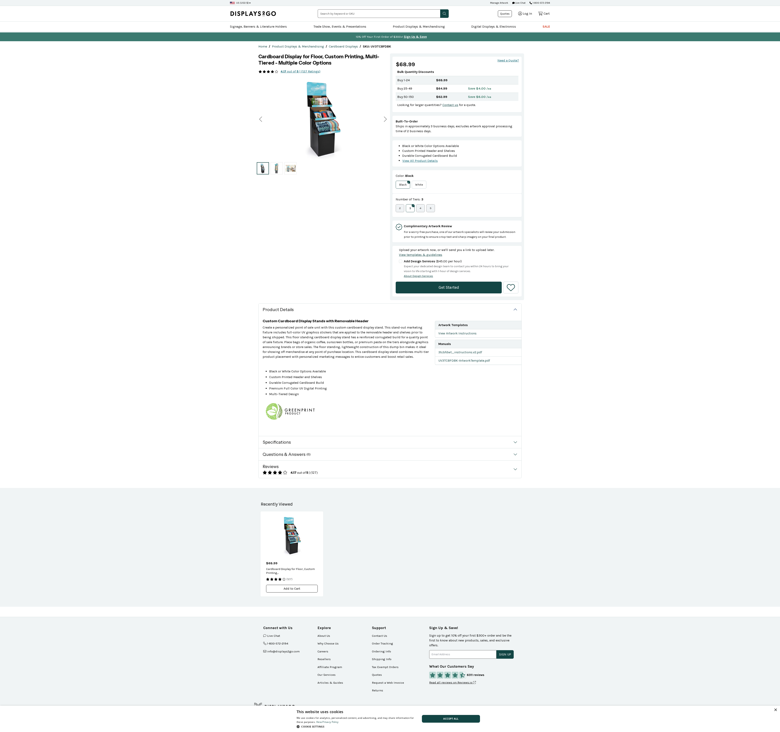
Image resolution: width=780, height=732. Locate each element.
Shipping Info (381, 659)
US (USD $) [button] (242, 2)
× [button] (775, 709)
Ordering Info (381, 651)
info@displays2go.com (283, 651)
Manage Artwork (499, 2)
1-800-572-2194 (541, 2)
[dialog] (390, 719)
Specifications (277, 442)
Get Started (449, 287)
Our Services (326, 675)
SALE (546, 26)
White (419, 184)
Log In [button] (527, 13)
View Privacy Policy (327, 722)
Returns (377, 690)
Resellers (324, 659)
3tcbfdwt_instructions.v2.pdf (460, 352)
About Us (323, 636)
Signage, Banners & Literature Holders (258, 26)
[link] (262, 46)
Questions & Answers (287, 454)
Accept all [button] (450, 718)
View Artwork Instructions (457, 333)
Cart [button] (547, 13)
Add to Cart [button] (292, 588)
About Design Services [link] (418, 276)
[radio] (263, 168)
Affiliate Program (329, 667)
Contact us (450, 105)
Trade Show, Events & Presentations (339, 26)
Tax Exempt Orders (385, 667)
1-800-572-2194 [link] (277, 643)
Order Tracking (382, 643)
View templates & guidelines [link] (420, 255)
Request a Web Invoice (388, 682)
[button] (444, 13)
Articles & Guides (330, 682)
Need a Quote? (508, 60)
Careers (322, 651)
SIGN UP (505, 654)
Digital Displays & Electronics (493, 26)
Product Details (278, 309)
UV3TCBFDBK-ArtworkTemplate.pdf (464, 360)
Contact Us (379, 636)
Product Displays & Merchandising (419, 26)
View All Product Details (420, 161)
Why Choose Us (328, 643)
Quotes (505, 13)
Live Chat (520, 2)
